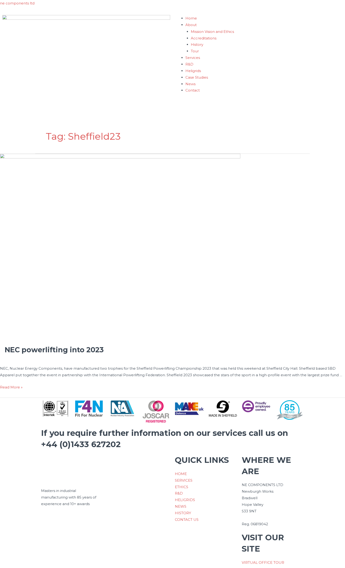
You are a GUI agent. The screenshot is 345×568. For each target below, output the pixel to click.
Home (191, 18)
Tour (195, 51)
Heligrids (193, 71)
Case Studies (196, 77)
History (197, 44)
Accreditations (203, 38)
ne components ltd (17, 3)
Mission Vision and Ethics (212, 31)
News (190, 84)
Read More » (11, 386)
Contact (192, 90)
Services (192, 57)
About (191, 25)
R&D (189, 64)
